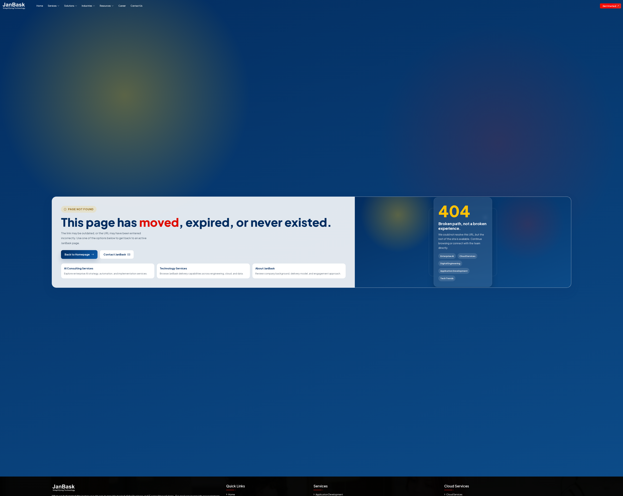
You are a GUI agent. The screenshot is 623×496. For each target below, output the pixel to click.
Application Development (454, 270)
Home (40, 5)
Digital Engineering (450, 263)
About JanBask (265, 268)
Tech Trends (446, 278)
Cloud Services (467, 256)
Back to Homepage (77, 254)
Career (122, 5)
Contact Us (136, 5)
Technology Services (173, 268)
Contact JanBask (115, 254)
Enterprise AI (447, 256)
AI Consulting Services (78, 268)
